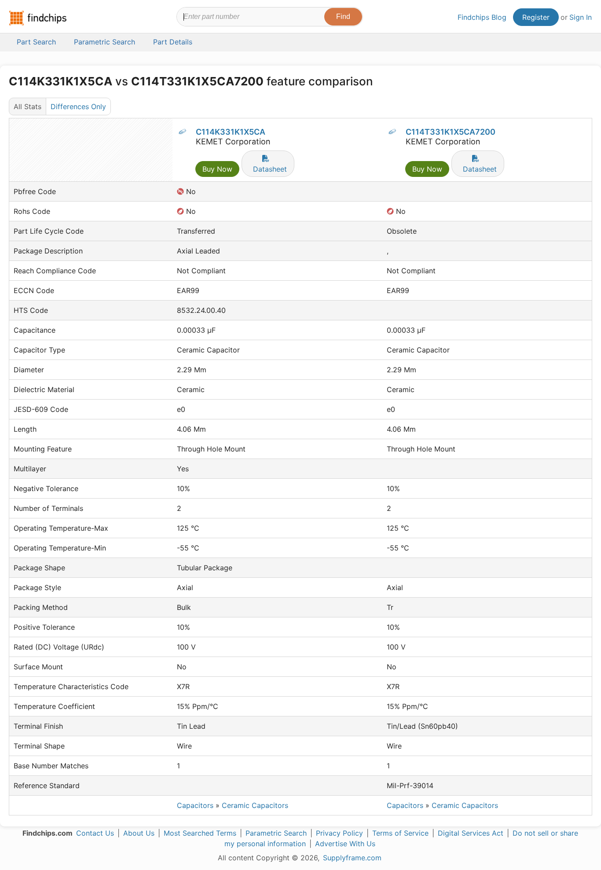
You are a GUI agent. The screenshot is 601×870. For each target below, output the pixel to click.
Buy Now (217, 169)
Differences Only (78, 106)
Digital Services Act (470, 833)
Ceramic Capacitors (255, 805)
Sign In (580, 17)
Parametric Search (276, 833)
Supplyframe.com (352, 857)
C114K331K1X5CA (230, 131)
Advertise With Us (345, 843)
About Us (138, 833)
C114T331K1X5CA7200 (450, 131)
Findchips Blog (482, 17)
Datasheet (270, 169)
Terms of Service (400, 833)
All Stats (27, 106)
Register (536, 17)
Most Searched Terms (200, 833)
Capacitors (195, 805)
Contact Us (95, 833)
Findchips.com (37, 18)
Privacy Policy (339, 833)
